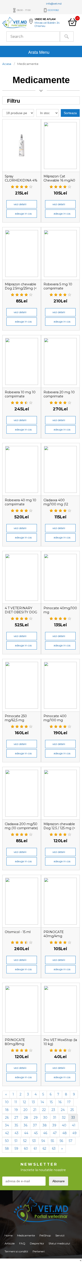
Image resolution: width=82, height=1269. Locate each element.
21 (34, 1110)
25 (72, 1110)
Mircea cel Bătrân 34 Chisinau (47, 24)
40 (64, 1125)
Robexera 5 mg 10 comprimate (58, 286)
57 (70, 1141)
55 (52, 1141)
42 (7, 1133)
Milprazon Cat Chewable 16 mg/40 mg (59, 180)
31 (54, 1117)
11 (15, 1102)
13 (33, 1102)
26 (7, 1117)
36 (25, 1125)
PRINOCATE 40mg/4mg (54, 934)
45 (36, 1133)
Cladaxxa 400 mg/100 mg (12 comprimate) (56, 504)
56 (61, 1141)
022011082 (53, 10)
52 (25, 1141)
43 (16, 1133)
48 (64, 1133)
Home (9, 1235)
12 (24, 1102)
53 (34, 1141)
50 (7, 1141)
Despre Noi (37, 1243)
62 (44, 1148)
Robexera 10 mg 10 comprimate (20, 394)
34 (7, 1125)
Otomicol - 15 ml (18, 932)
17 (69, 1102)
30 (45, 1117)
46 (45, 1133)
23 (53, 1110)
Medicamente (26, 1235)
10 (7, 1102)
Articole (10, 1243)
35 (16, 1125)
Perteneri (39, 1251)
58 (7, 1148)
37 (35, 1125)
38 (45, 1125)
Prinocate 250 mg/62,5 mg (16, 718)
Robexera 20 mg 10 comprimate (59, 394)
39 (54, 1125)
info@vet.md (54, 3)
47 (55, 1133)
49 (74, 1133)
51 (16, 1141)
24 (63, 1110)
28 (26, 1117)
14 (42, 1102)
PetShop (45, 1235)
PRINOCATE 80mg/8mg (15, 1042)
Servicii (59, 1235)
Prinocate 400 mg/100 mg (55, 718)
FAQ (22, 1243)
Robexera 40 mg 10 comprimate (20, 502)
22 (44, 1110)
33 (73, 1117)
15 (51, 1102)
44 (26, 1133)
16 (60, 1102)
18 (7, 1110)
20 (25, 1110)
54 (43, 1141)
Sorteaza (70, 113)
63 (54, 1148)
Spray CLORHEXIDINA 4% (21, 178)
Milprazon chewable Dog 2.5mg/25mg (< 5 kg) (21, 288)
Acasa (6, 64)
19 (16, 1110)
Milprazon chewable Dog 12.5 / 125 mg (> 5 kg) (59, 828)
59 (16, 1148)
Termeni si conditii (16, 1251)
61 (35, 1148)
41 (73, 1125)
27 (16, 1117)
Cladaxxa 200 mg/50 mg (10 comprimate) (21, 826)
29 (36, 1117)
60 (26, 1148)
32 (64, 1117)
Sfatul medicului (59, 1243)
